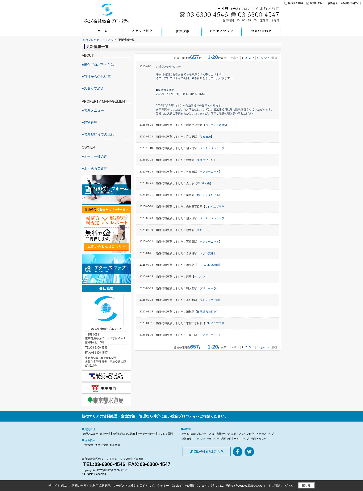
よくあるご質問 (94, 168)
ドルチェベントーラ (212, 148)
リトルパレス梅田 (208, 264)
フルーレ (202, 230)
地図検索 (115, 445)
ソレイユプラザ (214, 206)
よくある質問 (165, 433)
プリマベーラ (208, 288)
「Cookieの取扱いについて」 (251, 485)
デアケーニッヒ (209, 171)
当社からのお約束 (96, 76)
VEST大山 (203, 183)
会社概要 (187, 438)
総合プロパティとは (98, 64)
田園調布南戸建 (206, 311)
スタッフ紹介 (93, 88)
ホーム (185, 433)
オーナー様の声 (94, 156)
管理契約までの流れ (98, 134)
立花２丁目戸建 (209, 300)
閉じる (306, 485)
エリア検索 (101, 445)
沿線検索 (88, 445)
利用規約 (226, 438)
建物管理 (89, 122)
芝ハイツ (199, 276)
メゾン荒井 (206, 253)
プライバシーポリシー (206, 438)
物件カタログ (258, 438)
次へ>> (264, 57)
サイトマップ (241, 438)
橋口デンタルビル (208, 195)
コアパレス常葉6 (215, 125)
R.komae (205, 136)
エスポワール (205, 160)
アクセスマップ (265, 433)
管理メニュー (93, 110)
